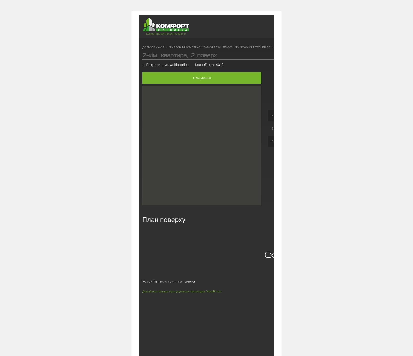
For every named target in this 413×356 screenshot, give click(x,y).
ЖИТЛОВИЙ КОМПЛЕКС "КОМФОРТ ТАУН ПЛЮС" (200, 47)
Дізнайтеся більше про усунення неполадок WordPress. (182, 291)
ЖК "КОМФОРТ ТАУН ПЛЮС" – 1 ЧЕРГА (259, 47)
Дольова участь (154, 47)
